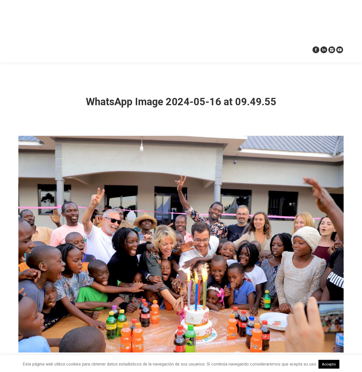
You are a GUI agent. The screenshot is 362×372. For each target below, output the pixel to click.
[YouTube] (339, 49)
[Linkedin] (323, 49)
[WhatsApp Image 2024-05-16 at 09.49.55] (181, 244)
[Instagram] (331, 49)
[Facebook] (316, 49)
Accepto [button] (329, 364)
